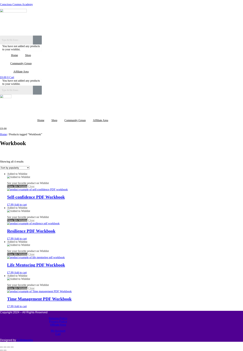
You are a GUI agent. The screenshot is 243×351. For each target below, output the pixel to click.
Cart (58, 334)
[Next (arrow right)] (5, 350)
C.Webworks (25, 340)
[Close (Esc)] (12, 347)
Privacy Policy (58, 321)
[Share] (8, 347)
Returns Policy (58, 318)
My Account (58, 330)
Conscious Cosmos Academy (16, 4)
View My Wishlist (17, 186)
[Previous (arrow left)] (1, 350)
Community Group (21, 63)
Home (14, 55)
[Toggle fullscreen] (5, 347)
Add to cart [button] (20, 204)
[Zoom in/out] (1, 347)
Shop (28, 55)
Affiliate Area (21, 71)
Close (31, 186)
